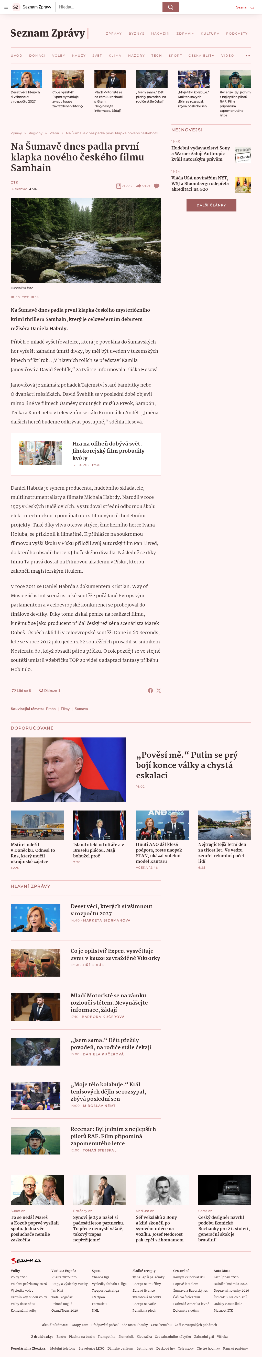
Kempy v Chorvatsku (189, 1277)
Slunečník (126, 1337)
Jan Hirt (57, 1290)
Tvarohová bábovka (147, 1297)
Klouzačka (144, 1337)
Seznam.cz (245, 7)
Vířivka (222, 1337)
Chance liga (101, 1277)
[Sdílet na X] (158, 690)
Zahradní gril (204, 1337)
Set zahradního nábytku (173, 1337)
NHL (95, 1310)
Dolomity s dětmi (186, 1310)
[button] (26, 79)
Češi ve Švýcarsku (186, 1297)
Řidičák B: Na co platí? (230, 1297)
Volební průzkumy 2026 (29, 1284)
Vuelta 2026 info (64, 1277)
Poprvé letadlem (185, 1284)
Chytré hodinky (208, 1348)
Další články (211, 205)
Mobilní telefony (62, 1348)
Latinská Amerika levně (191, 1304)
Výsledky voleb (22, 1290)
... (248, 54)
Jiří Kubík (93, 965)
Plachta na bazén (82, 1337)
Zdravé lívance (144, 1290)
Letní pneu (145, 1348)
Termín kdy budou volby (29, 1297)
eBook (127, 186)
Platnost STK (223, 1310)
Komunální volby (24, 1310)
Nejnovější (187, 129)
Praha (51, 709)
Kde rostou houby (135, 1325)
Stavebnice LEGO (91, 1348)
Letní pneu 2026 (226, 1277)
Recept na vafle (144, 1304)
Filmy (65, 709)
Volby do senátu (23, 1304)
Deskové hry (165, 1348)
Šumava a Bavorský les (190, 1290)
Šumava (81, 709)
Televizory (186, 1348)
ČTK (14, 182)
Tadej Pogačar (61, 1297)
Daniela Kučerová (103, 1054)
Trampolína (106, 1337)
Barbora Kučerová (103, 1017)
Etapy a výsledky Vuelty (69, 1284)
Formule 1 (99, 1304)
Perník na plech (144, 1310)
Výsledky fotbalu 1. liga (109, 1284)
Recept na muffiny (147, 1284)
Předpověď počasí (104, 1325)
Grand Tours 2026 (64, 1310)
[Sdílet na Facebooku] (150, 690)
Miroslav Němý (99, 1106)
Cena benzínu (161, 1325)
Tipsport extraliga (105, 1290)
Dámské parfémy (120, 1348)
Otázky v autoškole (228, 1304)
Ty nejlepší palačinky (149, 1277)
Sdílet (146, 186)
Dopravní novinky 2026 (231, 1290)
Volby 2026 (19, 1277)
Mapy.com (80, 1325)
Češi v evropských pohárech (196, 1325)
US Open (98, 1297)
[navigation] (6, 7)
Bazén (61, 1337)
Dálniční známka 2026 (230, 1284)
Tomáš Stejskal (100, 1150)
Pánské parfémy (235, 1348)
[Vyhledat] (170, 7)
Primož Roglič (61, 1304)
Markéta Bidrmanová (107, 920)
